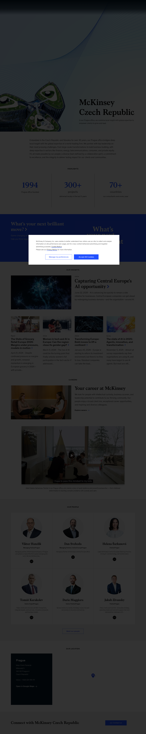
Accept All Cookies (86, 257)
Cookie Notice (56, 247)
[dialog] (74, 250)
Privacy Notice (52, 250)
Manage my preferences (59, 257)
